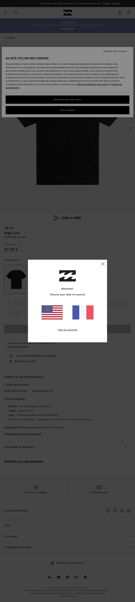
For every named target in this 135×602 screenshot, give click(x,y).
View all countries (67, 329)
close (103, 263)
